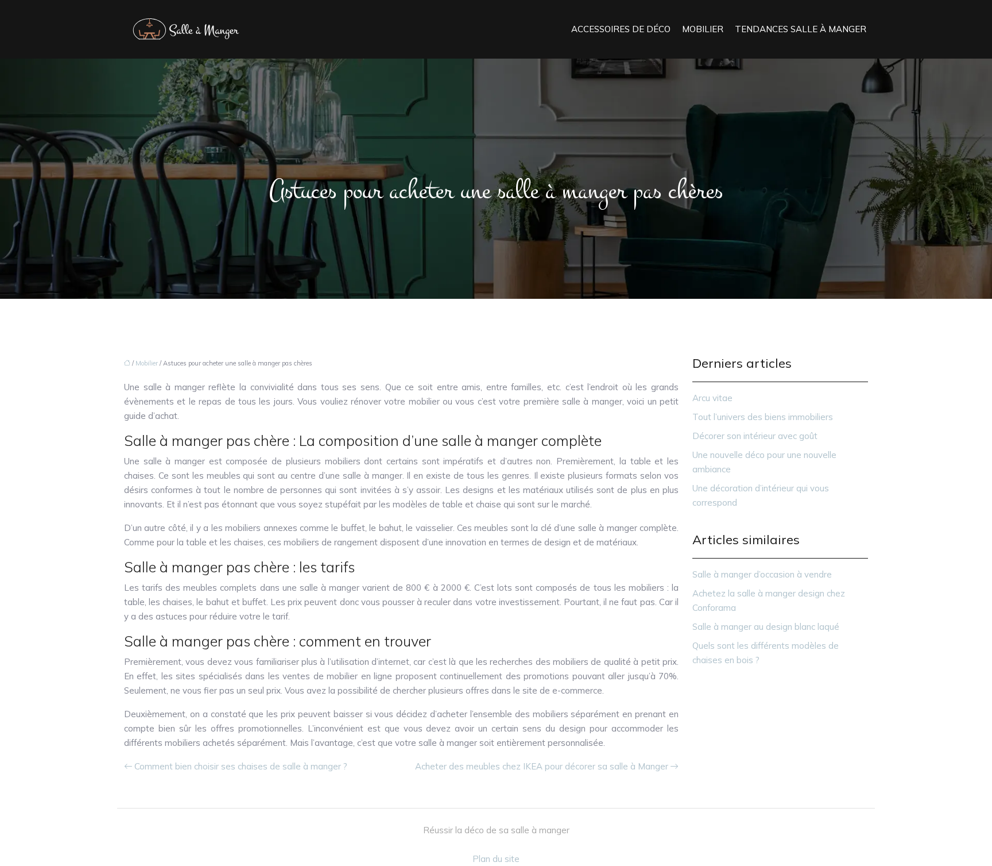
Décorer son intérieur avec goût (754, 435)
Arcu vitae (712, 397)
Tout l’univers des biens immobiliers (762, 416)
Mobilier (702, 29)
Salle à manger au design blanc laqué (765, 626)
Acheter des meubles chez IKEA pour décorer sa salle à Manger (541, 766)
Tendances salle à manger (800, 29)
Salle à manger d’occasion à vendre (762, 574)
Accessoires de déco (621, 29)
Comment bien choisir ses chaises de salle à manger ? (240, 766)
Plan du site (496, 858)
